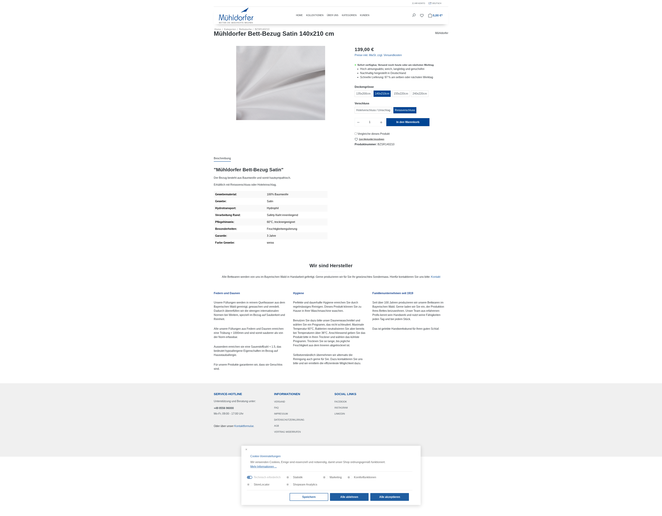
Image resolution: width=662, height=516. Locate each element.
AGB (276, 426)
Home (217, 29)
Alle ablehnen (349, 496)
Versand (279, 401)
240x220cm (420, 93)
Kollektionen (314, 15)
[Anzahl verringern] (358, 122)
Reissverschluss (405, 110)
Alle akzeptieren (389, 496)
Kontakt (435, 276)
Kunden (364, 15)
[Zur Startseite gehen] (236, 15)
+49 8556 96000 (224, 408)
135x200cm (363, 93)
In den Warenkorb (407, 122)
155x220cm (401, 93)
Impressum (281, 413)
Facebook (340, 401)
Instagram (341, 407)
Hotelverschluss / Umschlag (373, 110)
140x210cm (382, 93)
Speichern (309, 496)
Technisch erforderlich (267, 477)
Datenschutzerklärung (289, 420)
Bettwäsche (245, 29)
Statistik (298, 477)
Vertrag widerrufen (287, 432)
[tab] (222, 158)
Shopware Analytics (305, 484)
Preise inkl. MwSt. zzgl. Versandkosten (378, 55)
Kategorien (349, 15)
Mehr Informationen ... (263, 466)
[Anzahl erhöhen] (381, 122)
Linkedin (339, 413)
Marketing (336, 477)
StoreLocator (261, 484)
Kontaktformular (243, 426)
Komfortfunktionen (365, 477)
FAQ (276, 407)
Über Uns (332, 15)
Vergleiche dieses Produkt (374, 133)
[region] (280, 83)
